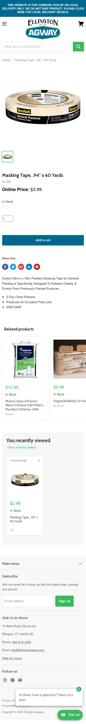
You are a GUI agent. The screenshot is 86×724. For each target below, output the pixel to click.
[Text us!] (70, 715)
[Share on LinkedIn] (29, 267)
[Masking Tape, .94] (43, 107)
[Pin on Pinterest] (37, 267)
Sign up (64, 601)
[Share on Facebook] (5, 267)
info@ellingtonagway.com (28, 650)
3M (8, 181)
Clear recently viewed (22, 447)
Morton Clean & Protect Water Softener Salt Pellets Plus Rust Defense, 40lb (24, 405)
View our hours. (12, 658)
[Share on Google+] (21, 267)
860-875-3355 (21, 642)
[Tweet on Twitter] (13, 267)
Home (6, 60)
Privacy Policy (11, 700)
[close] (39, 460)
